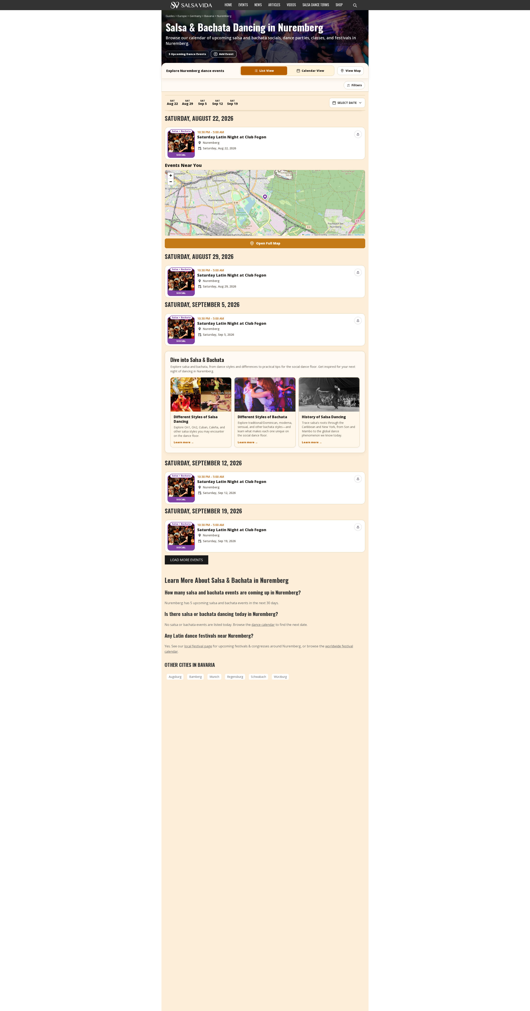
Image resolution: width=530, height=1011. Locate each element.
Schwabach (258, 677)
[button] (265, 198)
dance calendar (263, 624)
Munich (214, 677)
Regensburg (235, 677)
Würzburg (280, 677)
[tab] (264, 70)
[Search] (354, 5)
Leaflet (307, 234)
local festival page (198, 646)
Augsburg (175, 677)
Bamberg (195, 677)
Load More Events (186, 560)
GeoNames (359, 234)
